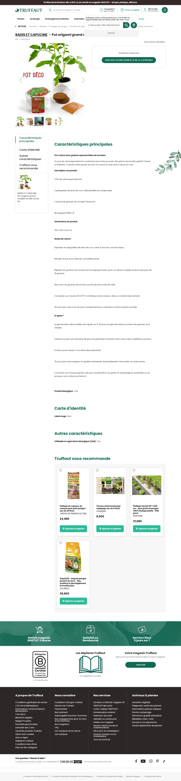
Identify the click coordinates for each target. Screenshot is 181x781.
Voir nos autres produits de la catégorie (129, 60)
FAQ (57, 728)
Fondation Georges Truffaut (69, 702)
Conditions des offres (26, 744)
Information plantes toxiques (146, 709)
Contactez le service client (28, 762)
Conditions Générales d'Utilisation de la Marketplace (72, 776)
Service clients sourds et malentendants (105, 727)
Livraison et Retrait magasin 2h (109, 702)
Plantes (20, 19)
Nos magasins (62, 724)
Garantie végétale (141, 702)
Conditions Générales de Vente (35, 776)
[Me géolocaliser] (134, 25)
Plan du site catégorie (26, 748)
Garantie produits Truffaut (28, 731)
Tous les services (101, 740)
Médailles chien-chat (142, 719)
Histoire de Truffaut (64, 706)
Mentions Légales (133, 776)
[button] (20, 80)
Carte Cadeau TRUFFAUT (105, 709)
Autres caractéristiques (30, 158)
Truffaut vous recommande (28, 167)
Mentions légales (23, 718)
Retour (22, 26)
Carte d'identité (29, 150)
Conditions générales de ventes (31, 702)
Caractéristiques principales (30, 140)
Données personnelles (26, 724)
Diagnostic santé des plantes (146, 706)
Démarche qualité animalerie (147, 716)
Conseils (140, 19)
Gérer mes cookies (24, 734)
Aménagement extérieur (57, 19)
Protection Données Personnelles (109, 776)
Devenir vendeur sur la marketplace (104, 735)
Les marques (61, 734)
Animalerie (79, 19)
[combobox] (65, 10)
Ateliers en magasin (103, 722)
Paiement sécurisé (102, 716)
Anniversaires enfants (104, 712)
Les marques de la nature (67, 731)
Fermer (111, 33)
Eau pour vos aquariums (144, 722)
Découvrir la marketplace (106, 731)
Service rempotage (141, 712)
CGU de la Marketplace (26, 706)
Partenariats (61, 709)
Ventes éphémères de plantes (147, 726)
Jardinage (35, 19)
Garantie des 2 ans (24, 728)
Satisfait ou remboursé (104, 719)
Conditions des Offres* (153, 776)
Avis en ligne (21, 738)
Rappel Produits (23, 721)
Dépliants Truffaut (24, 741)
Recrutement (61, 712)
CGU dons (20, 714)
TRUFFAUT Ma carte (102, 706)
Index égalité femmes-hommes (71, 716)
